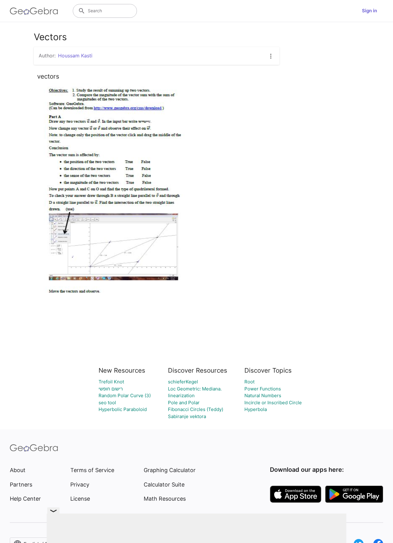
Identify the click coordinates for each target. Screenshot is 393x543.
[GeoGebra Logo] (34, 11)
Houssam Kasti (75, 55)
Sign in (369, 11)
